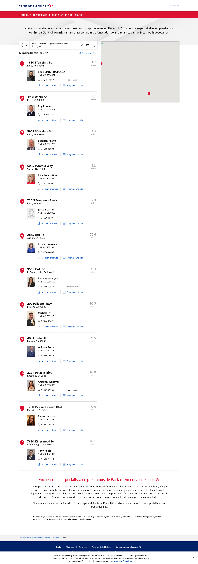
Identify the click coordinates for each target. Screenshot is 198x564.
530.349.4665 (47, 252)
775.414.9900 (47, 183)
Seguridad (83, 547)
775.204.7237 (47, 114)
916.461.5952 (47, 355)
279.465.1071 (47, 321)
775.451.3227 (47, 80)
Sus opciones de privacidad (127, 547)
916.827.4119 (47, 459)
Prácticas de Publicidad (101, 547)
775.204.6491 (47, 218)
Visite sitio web (50, 85)
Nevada (56, 538)
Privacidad (70, 547)
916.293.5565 (47, 390)
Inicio (58, 547)
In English (174, 5)
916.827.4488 (47, 424)
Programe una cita (75, 85)
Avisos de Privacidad (123, 561)
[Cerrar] (194, 558)
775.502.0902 (47, 149)
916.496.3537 (47, 286)
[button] (149, 94)
